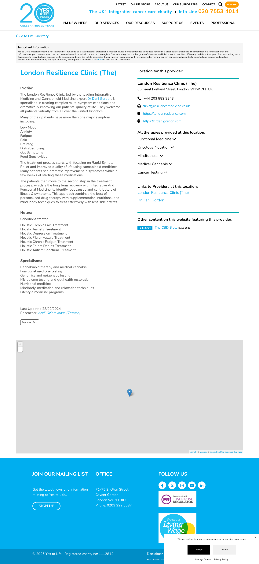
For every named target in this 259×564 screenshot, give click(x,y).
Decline (224, 549)
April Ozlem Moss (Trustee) (59, 313)
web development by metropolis (163, 559)
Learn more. (240, 539)
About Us (161, 4)
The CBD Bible (166, 227)
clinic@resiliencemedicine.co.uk (166, 106)
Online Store (140, 4)
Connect (208, 4)
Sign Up (46, 506)
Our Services (106, 23)
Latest (121, 4)
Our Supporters (185, 4)
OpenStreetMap (217, 451)
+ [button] (20, 344)
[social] (162, 485)
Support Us (172, 23)
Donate (231, 4)
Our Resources (140, 23)
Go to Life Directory (33, 36)
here (100, 59)
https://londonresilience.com (164, 113)
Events (197, 23)
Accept (198, 549)
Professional (223, 23)
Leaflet (193, 451)
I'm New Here (75, 23)
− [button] (20, 349)
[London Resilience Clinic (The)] (129, 393)
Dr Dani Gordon (99, 98)
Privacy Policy (221, 559)
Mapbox (203, 451)
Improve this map (233, 451)
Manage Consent (203, 559)
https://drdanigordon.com (162, 121)
